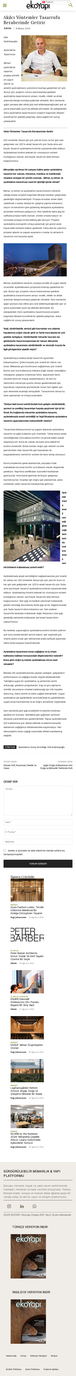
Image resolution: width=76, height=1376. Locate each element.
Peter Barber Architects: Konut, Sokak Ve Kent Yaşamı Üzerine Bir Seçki (27, 956)
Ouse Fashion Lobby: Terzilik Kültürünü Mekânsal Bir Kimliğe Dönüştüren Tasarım (27, 910)
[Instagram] (9, 1206)
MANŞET (14, 905)
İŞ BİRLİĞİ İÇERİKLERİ (19, 996)
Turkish (49, 2)
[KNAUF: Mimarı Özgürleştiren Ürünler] (27, 1027)
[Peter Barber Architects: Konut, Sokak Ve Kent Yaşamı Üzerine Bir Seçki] (27, 936)
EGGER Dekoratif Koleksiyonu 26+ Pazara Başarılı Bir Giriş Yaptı (25, 1002)
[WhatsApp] (34, 1206)
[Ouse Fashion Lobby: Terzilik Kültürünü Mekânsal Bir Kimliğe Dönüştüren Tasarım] (27, 890)
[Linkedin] (21, 1206)
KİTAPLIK (14, 951)
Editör (7, 28)
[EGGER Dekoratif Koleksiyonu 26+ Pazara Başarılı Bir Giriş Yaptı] (27, 982)
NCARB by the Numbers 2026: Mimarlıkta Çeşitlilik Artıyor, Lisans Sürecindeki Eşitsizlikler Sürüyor (25, 1138)
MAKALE (14, 1131)
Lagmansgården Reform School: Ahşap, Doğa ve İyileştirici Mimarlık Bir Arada (26, 1091)
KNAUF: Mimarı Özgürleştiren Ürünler (27, 1046)
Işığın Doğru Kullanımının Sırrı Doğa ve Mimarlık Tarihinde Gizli (56, 766)
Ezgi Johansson (18, 917)
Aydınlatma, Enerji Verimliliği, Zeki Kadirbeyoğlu (42, 747)
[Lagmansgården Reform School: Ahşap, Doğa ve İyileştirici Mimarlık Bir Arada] (27, 1070)
